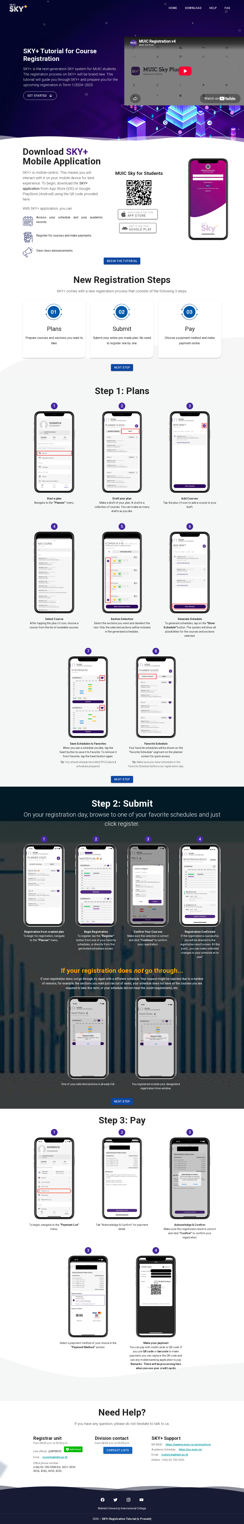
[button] (117, 1450)
